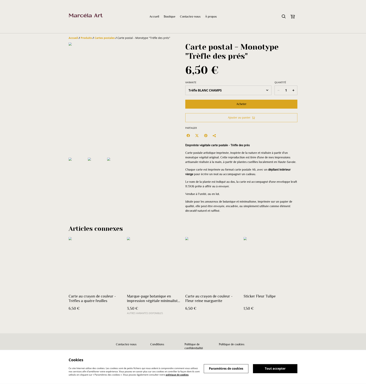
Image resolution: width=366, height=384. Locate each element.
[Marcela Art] (86, 16)
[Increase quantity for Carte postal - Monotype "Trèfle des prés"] (293, 90)
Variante (190, 82)
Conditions (157, 344)
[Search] (283, 16)
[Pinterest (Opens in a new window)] (206, 135)
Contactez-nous (126, 344)
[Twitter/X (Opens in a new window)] (197, 135)
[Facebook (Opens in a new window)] (188, 135)
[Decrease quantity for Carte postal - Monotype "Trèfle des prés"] (278, 90)
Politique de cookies (231, 344)
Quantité (280, 82)
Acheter (241, 104)
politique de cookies (177, 374)
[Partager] (214, 135)
